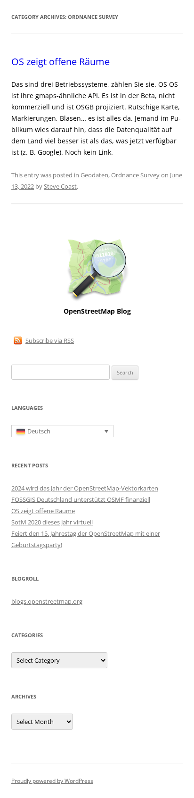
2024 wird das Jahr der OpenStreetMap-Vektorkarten (84, 488)
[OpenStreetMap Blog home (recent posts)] (97, 300)
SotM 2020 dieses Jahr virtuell (52, 522)
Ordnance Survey (135, 175)
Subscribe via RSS (49, 340)
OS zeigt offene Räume (60, 61)
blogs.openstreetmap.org (46, 601)
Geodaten (94, 175)
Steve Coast (60, 186)
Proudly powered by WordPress (52, 781)
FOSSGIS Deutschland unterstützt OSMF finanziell (80, 499)
